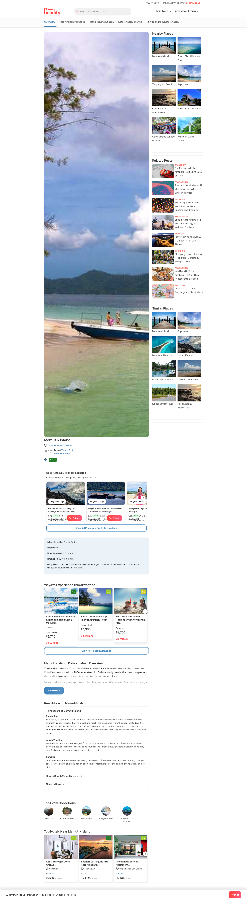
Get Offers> (74, 518)
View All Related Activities (96, 650)
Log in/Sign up (193, 2)
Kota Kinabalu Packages (72, 21)
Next (143, 498)
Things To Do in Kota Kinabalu (163, 21)
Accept (235, 894)
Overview (49, 21)
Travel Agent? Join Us (173, 2)
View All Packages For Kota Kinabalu (96, 528)
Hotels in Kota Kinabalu (101, 21)
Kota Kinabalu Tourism (130, 21)
